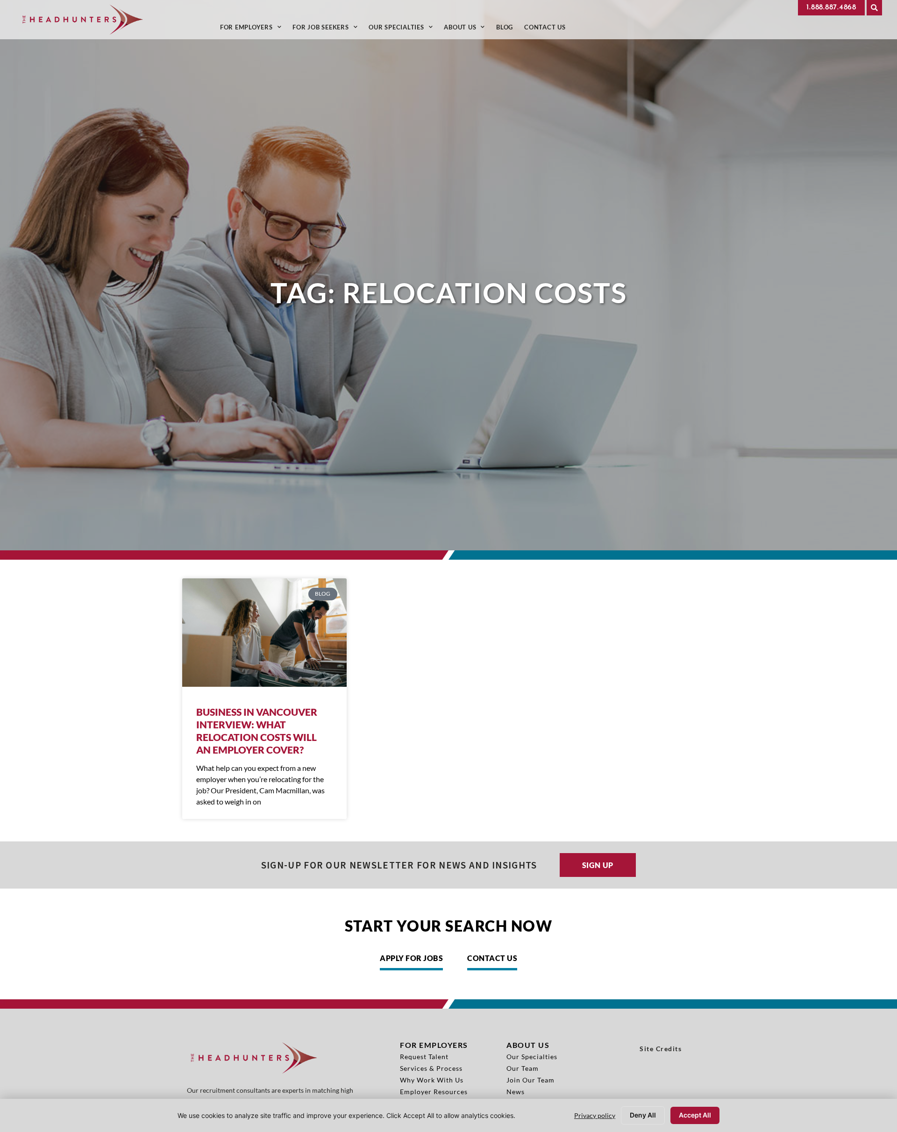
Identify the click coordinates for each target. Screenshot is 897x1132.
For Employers (253, 29)
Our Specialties (403, 29)
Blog (507, 29)
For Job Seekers (327, 29)
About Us (467, 29)
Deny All (643, 1115)
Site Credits (661, 1049)
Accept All (695, 1115)
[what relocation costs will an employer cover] (264, 632)
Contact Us (547, 29)
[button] (874, 7)
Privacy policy (594, 1115)
